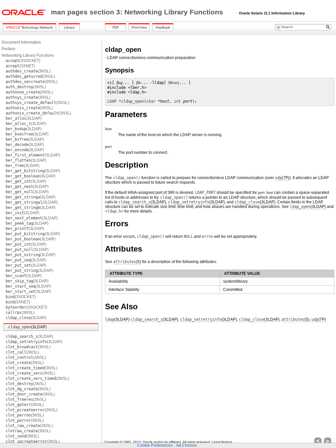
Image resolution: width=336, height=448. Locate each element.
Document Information (21, 42)
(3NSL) (28, 71)
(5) (127, 261)
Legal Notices (222, 442)
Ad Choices (186, 445)
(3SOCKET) (23, 60)
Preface (8, 49)
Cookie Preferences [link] (155, 445)
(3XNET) (20, 66)
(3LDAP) (24, 118)
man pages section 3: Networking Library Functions (138, 12)
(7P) (282, 177)
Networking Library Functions (28, 55)
